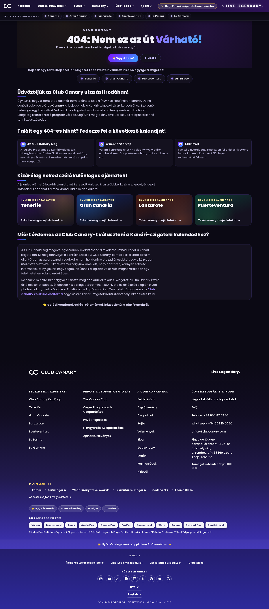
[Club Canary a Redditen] (159, 578)
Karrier (142, 456)
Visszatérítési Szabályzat (165, 563)
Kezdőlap (24, 6)
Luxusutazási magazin (131, 490)
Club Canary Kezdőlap (45, 399)
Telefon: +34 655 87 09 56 (210, 415)
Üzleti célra (123, 6)
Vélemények (145, 431)
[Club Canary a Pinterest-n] (151, 578)
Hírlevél (142, 472)
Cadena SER (160, 490)
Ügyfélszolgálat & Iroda (213, 391)
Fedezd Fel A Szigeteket (48, 391)
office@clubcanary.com (209, 431)
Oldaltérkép (195, 563)
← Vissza (150, 58)
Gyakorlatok (146, 447)
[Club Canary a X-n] (142, 578)
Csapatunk (145, 415)
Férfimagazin (57, 490)
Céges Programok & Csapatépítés (97, 409)
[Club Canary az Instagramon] (100, 578)
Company (99, 6)
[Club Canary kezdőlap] (7, 6)
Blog (140, 439)
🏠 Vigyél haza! (123, 58)
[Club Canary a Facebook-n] (126, 578)
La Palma (158, 16)
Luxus (78, 6)
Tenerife (53, 16)
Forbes (37, 490)
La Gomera (181, 16)
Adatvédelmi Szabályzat (127, 563)
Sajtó (141, 423)
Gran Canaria (78, 16)
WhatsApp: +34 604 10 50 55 (212, 423)
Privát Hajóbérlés (95, 420)
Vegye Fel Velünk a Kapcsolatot (214, 399)
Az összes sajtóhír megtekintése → (50, 497)
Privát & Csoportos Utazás (106, 391)
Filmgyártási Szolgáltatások (103, 428)
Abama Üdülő (184, 490)
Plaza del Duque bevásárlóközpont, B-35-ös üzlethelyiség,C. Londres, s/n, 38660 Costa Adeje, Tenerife (212, 448)
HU (147, 6)
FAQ (194, 407)
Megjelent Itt (40, 484)
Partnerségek (146, 464)
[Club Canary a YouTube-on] (109, 578)
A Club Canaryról (152, 391)
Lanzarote (105, 16)
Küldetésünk (146, 399)
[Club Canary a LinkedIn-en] (134, 578)
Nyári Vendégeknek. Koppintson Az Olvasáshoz (135, 544)
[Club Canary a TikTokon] (117, 578)
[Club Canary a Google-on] (168, 578)
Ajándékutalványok (97, 436)
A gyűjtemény (147, 407)
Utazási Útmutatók (51, 6)
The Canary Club (95, 399)
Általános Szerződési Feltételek (85, 563)
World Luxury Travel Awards (90, 490)
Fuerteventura (131, 16)
